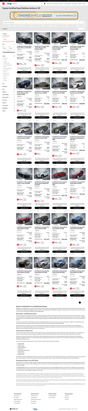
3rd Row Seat (82, 25)
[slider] (3, 52)
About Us (80, 3)
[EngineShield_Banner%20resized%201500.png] (44, 16)
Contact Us (67, 395)
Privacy (76, 408)
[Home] (3, 4)
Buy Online (49, 3)
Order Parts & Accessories (36, 399)
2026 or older (6, 25)
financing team (21, 367)
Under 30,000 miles (62, 25)
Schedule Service (34, 395)
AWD (54, 25)
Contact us (57, 367)
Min (3, 46)
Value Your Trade (52, 397)
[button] (24, 49)
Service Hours (33, 403)
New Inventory (55, 3)
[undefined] (44, 16)
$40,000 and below (38, 25)
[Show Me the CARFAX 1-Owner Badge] (43, 65)
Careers (84, 3)
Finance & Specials (67, 3)
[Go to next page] (85, 303)
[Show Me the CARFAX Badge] (25, 64)
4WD (12, 25)
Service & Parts (74, 3)
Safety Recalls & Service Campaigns (65, 408)
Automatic (18, 25)
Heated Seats (47, 25)
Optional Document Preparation (21, 54)
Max (9, 46)
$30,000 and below (73, 25)
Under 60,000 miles (27, 25)
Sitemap (72, 408)
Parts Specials (33, 401)
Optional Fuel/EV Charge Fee (20, 58)
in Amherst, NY (40, 311)
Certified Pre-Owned (18, 399)
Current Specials (17, 403)
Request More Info (24, 72)
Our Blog (66, 399)
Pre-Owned (61, 3)
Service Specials (34, 397)
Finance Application (52, 395)
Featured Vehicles (17, 401)
